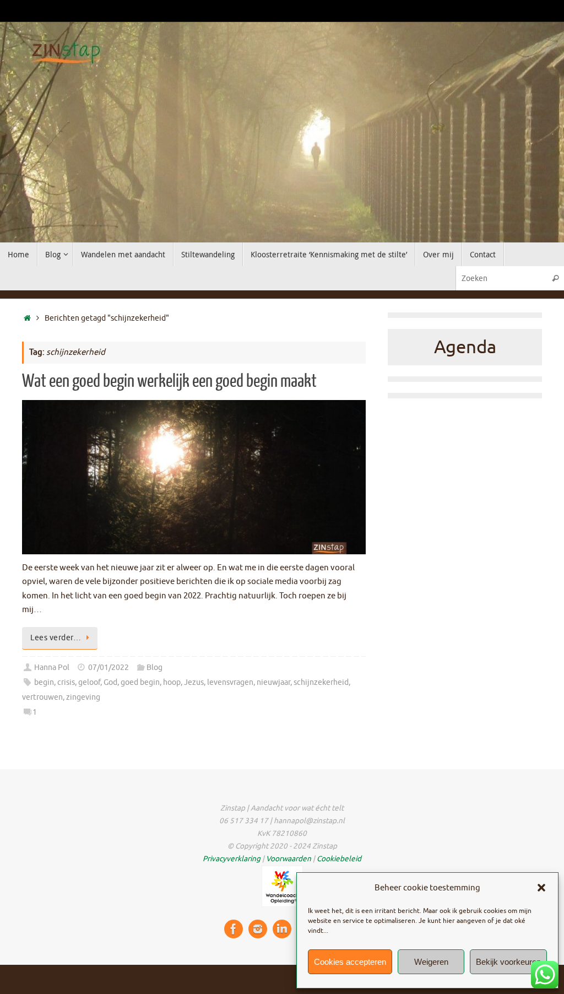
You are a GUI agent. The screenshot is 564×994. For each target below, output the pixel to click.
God (110, 682)
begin (44, 682)
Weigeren (431, 961)
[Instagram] (257, 929)
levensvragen (230, 682)
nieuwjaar (273, 682)
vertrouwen (42, 697)
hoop (172, 682)
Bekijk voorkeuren (508, 961)
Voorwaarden (288, 858)
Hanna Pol (51, 667)
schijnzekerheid (321, 682)
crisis (66, 682)
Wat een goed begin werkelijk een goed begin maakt (169, 381)
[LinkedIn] (282, 929)
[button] (541, 887)
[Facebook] (233, 929)
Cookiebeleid (339, 858)
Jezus (194, 682)
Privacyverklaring (232, 858)
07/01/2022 (108, 667)
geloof (89, 682)
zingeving (83, 697)
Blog (154, 667)
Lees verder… (55, 637)
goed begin (140, 682)
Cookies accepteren (350, 961)
